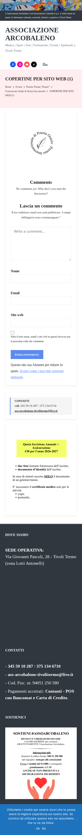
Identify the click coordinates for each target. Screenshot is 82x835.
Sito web (17, 315)
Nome (15, 271)
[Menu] (45, 64)
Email (15, 293)
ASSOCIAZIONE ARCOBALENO (32, 34)
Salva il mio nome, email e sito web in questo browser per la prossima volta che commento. (40, 339)
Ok (38, 828)
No (44, 828)
